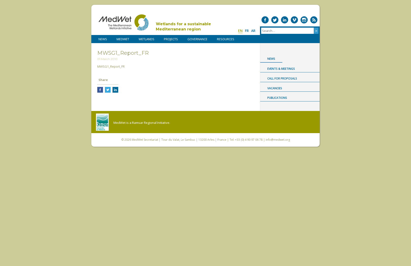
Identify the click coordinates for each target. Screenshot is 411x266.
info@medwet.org (278, 140)
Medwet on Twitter (275, 20)
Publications (277, 98)
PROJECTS (171, 39)
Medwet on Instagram (304, 20)
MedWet (123, 22)
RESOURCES (225, 39)
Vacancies (274, 88)
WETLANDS (146, 39)
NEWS (102, 39)
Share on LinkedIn (115, 90)
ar (253, 30)
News (271, 59)
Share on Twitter (108, 90)
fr (247, 30)
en (240, 30)
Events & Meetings (281, 69)
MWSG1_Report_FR (111, 66)
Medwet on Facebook (265, 20)
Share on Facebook (100, 90)
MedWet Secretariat (145, 140)
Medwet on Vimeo (294, 20)
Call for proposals (282, 78)
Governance (197, 39)
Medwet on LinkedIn (284, 20)
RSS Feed (314, 20)
